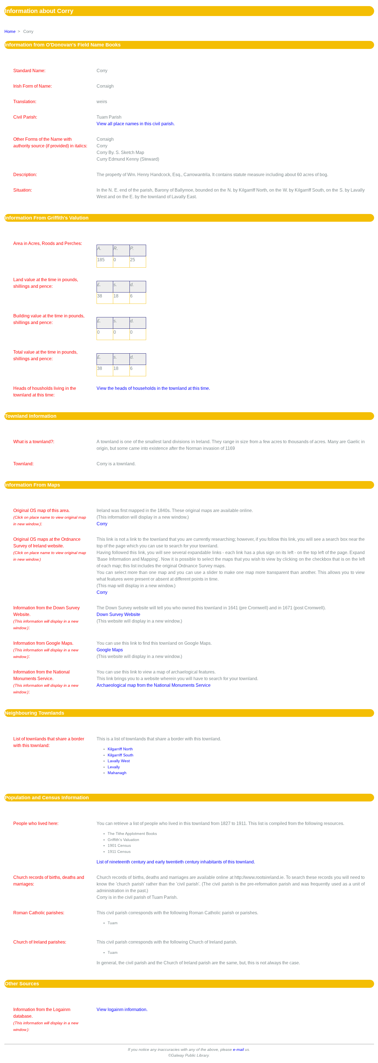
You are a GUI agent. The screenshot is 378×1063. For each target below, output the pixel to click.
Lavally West (119, 761)
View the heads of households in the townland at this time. (153, 388)
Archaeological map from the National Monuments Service (154, 685)
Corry (102, 523)
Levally (114, 767)
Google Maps (110, 649)
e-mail (238, 1049)
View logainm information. (122, 1009)
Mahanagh (117, 773)
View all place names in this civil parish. (136, 123)
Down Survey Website (118, 614)
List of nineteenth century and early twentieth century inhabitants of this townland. (176, 862)
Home (9, 31)
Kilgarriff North (120, 749)
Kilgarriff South (120, 755)
